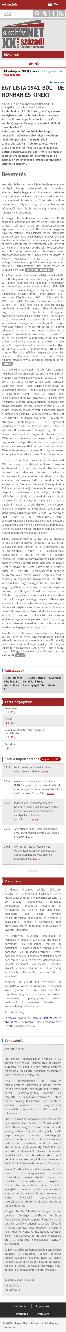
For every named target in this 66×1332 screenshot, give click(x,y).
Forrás (10, 720)
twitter (45, 13)
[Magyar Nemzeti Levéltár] (10, 16)
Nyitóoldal (20, 1306)
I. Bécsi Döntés (13, 678)
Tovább (44, 771)
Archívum (43, 1313)
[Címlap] (23, 46)
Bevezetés (11, 710)
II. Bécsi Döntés (35, 678)
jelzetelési (50, 1018)
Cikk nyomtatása (52, 71)
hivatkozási (11, 1022)
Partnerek (22, 1313)
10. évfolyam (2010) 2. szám (21, 71)
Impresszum (43, 1306)
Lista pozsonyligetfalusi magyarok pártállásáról (25, 733)
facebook (53, 13)
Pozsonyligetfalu (34, 685)
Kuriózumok (57, 82)
